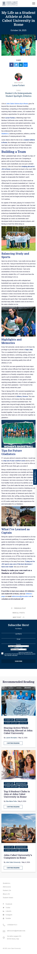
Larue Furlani (18, 85)
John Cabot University (13, 862)
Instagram (8, 915)
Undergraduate (24, 93)
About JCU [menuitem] (6, 894)
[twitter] (16, 65)
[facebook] (11, 65)
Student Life (11, 93)
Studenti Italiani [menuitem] (8, 897)
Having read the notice (11, 652)
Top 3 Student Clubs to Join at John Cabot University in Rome (17, 794)
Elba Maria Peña (11, 801)
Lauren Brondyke (11, 738)
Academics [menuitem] (6, 883)
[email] (25, 65)
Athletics (27, 96)
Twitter (7, 907)
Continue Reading (13, 743)
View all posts (18, 613)
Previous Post (20, 608)
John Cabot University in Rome (17, 104)
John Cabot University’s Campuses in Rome (18, 856)
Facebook (8, 904)
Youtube (8, 918)
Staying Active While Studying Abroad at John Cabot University (18, 731)
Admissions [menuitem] (7, 887)
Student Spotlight (14, 96)
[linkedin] (21, 65)
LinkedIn (8, 911)
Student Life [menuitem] (7, 890)
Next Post (17, 617)
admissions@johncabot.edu (21, 596)
